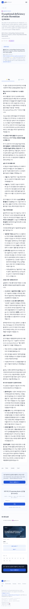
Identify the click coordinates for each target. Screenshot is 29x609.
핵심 (8, 79)
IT (17, 558)
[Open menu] (26, 2)
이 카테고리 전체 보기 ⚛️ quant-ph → (11, 520)
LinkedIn (12, 468)
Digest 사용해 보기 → (14, 482)
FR (12, 558)
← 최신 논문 (4, 7)
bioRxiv (5, 594)
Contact (24, 583)
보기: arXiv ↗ (14, 546)
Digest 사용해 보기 (14, 569)
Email (18, 468)
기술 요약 (21, 79)
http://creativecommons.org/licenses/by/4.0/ (13, 56)
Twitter (6, 468)
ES (9, 558)
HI (15, 558)
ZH (9, 560)
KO (23, 558)
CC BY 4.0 (6, 46)
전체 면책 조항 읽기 (7, 61)
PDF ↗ (14, 549)
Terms (19, 583)
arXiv (3, 594)
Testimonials (8, 583)
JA (20, 558)
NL (4, 560)
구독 (14, 504)
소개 (3, 583)
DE (4, 558)
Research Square (15, 594)
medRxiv (9, 594)
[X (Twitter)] (2, 585)
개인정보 (14, 583)
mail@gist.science (6, 593)
